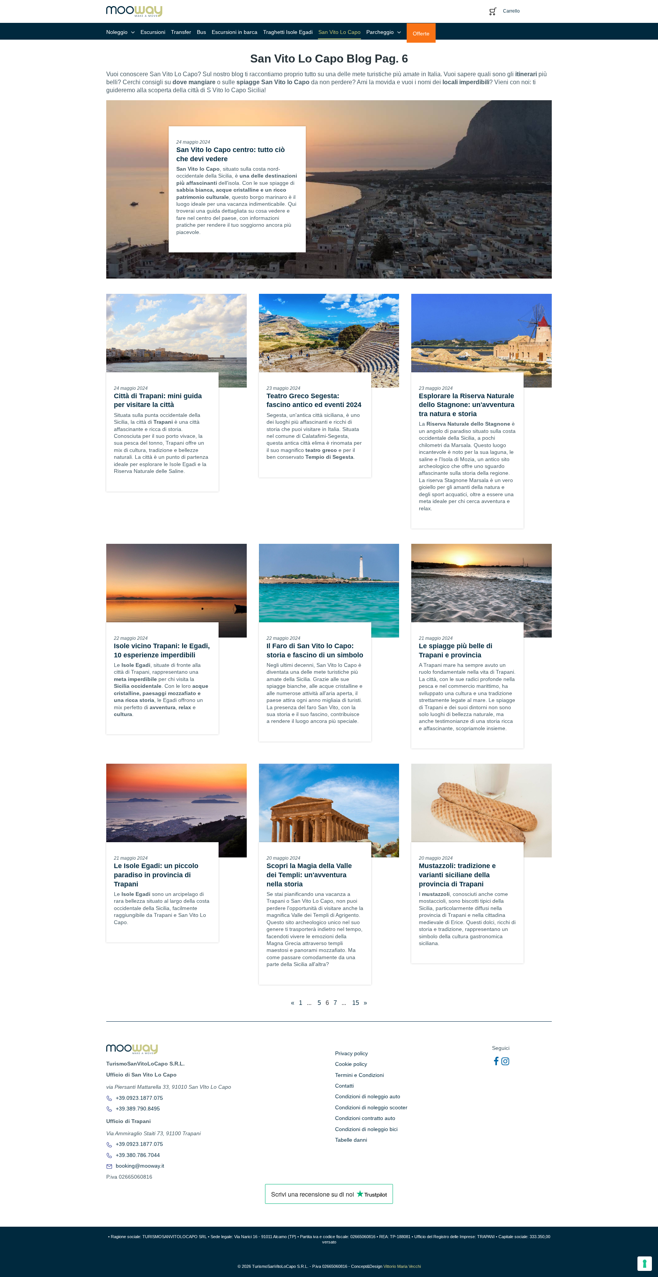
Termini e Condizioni (359, 1075)
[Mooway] (134, 11)
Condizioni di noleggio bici (366, 1129)
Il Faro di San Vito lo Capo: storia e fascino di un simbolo (315, 650)
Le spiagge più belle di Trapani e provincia (455, 650)
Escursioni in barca (234, 32)
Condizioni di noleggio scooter (371, 1107)
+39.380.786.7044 (137, 1155)
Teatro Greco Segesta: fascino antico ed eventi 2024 (315, 400)
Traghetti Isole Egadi (288, 32)
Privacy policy (351, 1053)
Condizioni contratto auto (365, 1118)
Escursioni (153, 32)
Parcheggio (380, 32)
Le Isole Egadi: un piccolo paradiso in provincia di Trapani (156, 875)
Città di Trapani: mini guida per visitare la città (158, 400)
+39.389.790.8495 (137, 1109)
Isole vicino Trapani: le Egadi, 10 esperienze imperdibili (162, 650)
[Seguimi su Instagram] (505, 1061)
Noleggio (117, 32)
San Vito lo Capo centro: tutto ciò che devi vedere (230, 154)
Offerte (421, 33)
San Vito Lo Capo (339, 32)
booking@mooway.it (139, 1166)
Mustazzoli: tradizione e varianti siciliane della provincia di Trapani (457, 875)
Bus (201, 32)
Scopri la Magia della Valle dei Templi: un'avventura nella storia (309, 875)
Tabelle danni (351, 1140)
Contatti (344, 1086)
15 (355, 1003)
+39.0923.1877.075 (138, 1098)
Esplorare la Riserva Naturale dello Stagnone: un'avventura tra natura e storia (466, 405)
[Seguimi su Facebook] (496, 1061)
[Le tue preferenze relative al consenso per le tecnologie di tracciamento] (644, 1263)
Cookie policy (351, 1064)
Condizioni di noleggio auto (367, 1096)
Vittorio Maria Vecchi (402, 1266)
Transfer (181, 32)
